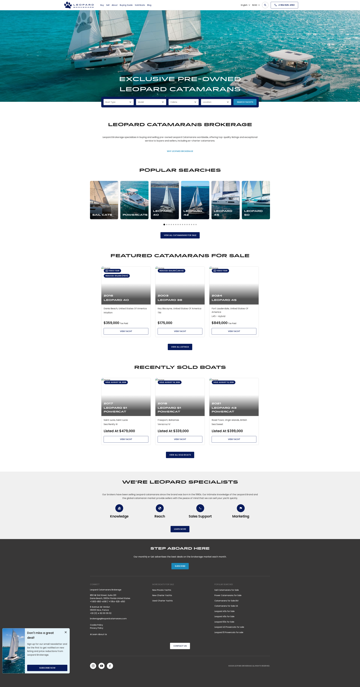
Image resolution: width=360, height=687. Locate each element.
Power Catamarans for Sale (227, 595)
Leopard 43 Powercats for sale (229, 627)
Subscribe (180, 566)
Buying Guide (126, 5)
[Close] (65, 632)
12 (191, 224)
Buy (102, 5)
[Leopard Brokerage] (79, 5)
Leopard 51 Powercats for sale (228, 632)
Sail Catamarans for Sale (226, 590)
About (115, 5)
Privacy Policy (96, 628)
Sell (107, 5)
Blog (149, 5)
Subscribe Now (47, 667)
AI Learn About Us (98, 634)
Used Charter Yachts (162, 600)
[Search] (265, 5)
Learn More (180, 529)
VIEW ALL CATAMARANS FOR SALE (180, 235)
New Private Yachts (161, 590)
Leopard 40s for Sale (224, 611)
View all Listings (180, 346)
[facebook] (110, 666)
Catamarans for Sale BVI (226, 600)
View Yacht (126, 331)
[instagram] (93, 666)
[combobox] (119, 102)
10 (187, 224)
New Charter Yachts (162, 595)
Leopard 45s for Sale (224, 616)
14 (196, 224)
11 (189, 224)
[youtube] (101, 666)
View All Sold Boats (180, 454)
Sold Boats (140, 5)
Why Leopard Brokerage (180, 151)
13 (193, 224)
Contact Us (180, 645)
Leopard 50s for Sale (224, 621)
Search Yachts (245, 102)
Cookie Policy (96, 625)
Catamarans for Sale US (226, 606)
